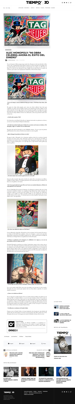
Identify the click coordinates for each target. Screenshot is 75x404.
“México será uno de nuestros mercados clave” (28, 380)
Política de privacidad (28, 394)
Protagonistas (8, 49)
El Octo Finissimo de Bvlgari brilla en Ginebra (65, 321)
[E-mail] (9, 330)
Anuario (26, 392)
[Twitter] (13, 330)
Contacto (40, 391)
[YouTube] (67, 2)
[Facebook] (64, 2)
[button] (4, 7)
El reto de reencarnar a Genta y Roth (11, 380)
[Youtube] (15, 330)
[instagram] (17, 330)
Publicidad (45, 391)
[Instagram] (62, 2)
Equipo (35, 391)
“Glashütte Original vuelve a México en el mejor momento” (46, 380)
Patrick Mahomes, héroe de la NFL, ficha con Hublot (65, 307)
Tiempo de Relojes (28, 336)
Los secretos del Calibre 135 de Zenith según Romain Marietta (63, 381)
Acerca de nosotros (28, 391)
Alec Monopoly (6, 336)
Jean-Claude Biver (14, 336)
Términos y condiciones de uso (35, 392)
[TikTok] (71, 2)
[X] (69, 2)
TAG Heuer (21, 336)
